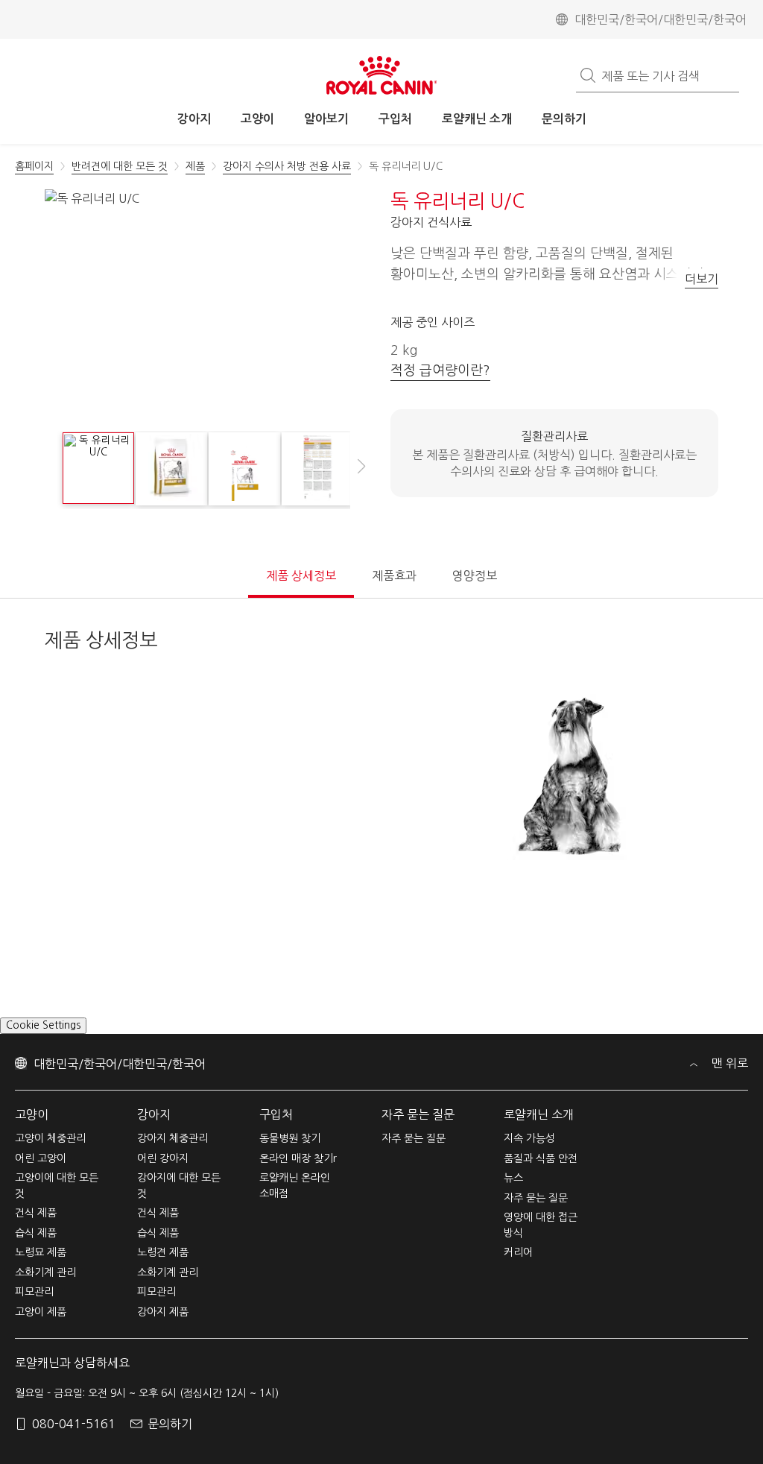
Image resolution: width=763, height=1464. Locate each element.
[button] (361, 474)
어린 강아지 (163, 1177)
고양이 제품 (40, 1330)
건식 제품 (36, 1232)
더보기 (701, 279)
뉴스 (513, 1197)
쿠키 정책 (401, 1449)
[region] (381, 1438)
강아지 (154, 1133)
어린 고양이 (40, 1177)
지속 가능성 (529, 1157)
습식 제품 (36, 1251)
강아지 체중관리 (172, 1157)
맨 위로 (728, 1082)
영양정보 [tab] (474, 575)
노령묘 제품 (40, 1271)
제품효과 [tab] (394, 575)
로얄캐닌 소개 (539, 1133)
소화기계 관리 (45, 1291)
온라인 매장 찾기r (298, 1177)
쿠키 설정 (27, 1044)
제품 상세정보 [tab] (301, 575)
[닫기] (739, 1436)
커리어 (518, 1271)
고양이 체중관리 (50, 1157)
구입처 (276, 1133)
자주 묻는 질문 (418, 1133)
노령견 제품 (163, 1271)
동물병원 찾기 (289, 1157)
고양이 (31, 1133)
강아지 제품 (163, 1330)
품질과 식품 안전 (540, 1177)
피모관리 (34, 1311)
